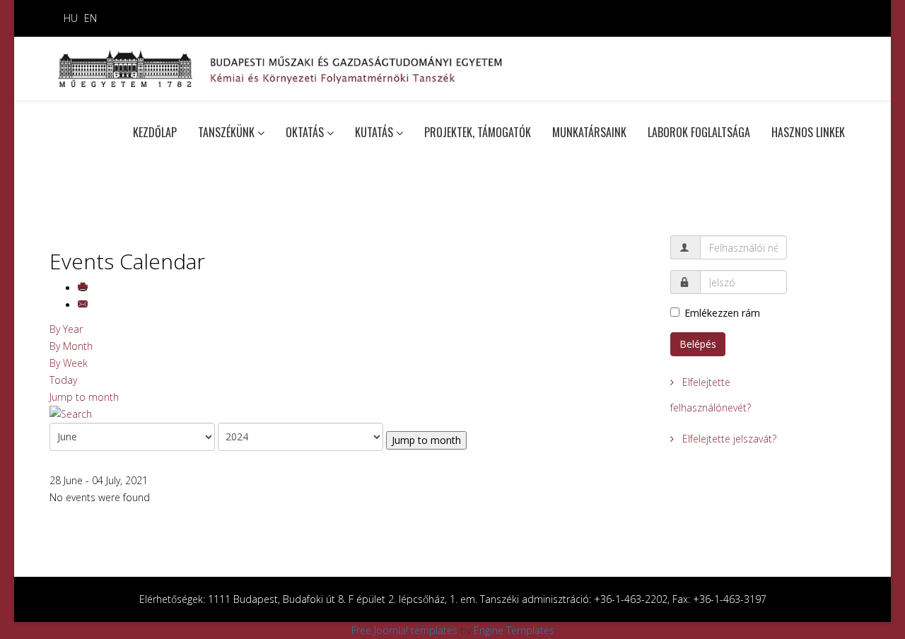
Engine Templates (514, 630)
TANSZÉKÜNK (226, 132)
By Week (68, 363)
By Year (66, 329)
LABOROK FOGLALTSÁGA (699, 132)
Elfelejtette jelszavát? (727, 438)
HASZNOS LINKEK (808, 132)
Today (63, 380)
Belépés (697, 344)
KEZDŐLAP (155, 132)
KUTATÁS (374, 132)
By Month (71, 346)
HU (71, 18)
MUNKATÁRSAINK (589, 132)
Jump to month (84, 397)
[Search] (349, 414)
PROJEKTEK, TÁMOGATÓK (477, 132)
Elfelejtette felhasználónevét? (710, 394)
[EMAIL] (84, 305)
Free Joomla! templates (404, 630)
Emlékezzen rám (722, 313)
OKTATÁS (305, 132)
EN (90, 18)
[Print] (84, 288)
